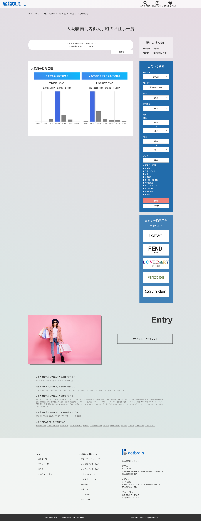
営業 (124, 402)
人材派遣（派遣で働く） (90, 464)
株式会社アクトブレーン (132, 460)
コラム (41, 469)
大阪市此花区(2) (150, 425)
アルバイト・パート (67, 416)
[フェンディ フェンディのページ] (155, 249)
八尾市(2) (131, 425)
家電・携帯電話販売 (53, 402)
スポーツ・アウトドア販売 (125, 400)
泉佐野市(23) (64, 425)
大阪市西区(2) (139, 425)
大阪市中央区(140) (53, 425)
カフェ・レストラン (119, 404)
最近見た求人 (157, 6)
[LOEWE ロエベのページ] (155, 236)
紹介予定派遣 (44, 416)
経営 (45, 404)
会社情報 (84, 484)
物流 (110, 404)
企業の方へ (85, 489)
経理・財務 (39, 404)
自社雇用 (78, 416)
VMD (114, 402)
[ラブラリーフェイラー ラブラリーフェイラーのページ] (156, 263)
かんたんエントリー (46, 474)
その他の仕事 (44, 406)
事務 (49, 404)
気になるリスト (170, 6)
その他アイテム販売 (141, 400)
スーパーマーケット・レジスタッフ (143, 404)
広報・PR (148, 402)
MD (111, 402)
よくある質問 (86, 494)
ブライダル (159, 404)
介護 (37, 406)
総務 (138, 402)
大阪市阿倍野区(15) (76, 425)
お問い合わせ (86, 499)
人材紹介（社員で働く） (90, 469)
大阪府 (72, 14)
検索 (156, 200)
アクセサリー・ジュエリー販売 (68, 400)
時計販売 (113, 400)
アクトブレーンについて (90, 459)
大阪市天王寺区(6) (96, 425)
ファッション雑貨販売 (156, 400)
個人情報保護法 (51, 517)
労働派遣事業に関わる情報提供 (73, 517)
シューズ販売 (105, 400)
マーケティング (157, 402)
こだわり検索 (145, 6)
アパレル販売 (53, 400)
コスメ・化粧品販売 (85, 400)
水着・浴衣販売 (41, 402)
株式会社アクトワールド (131, 497)
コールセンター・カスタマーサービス (96, 404)
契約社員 (57, 416)
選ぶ (156, 97)
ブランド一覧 (43, 464)
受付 (53, 404)
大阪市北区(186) (41, 425)
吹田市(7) (86, 425)
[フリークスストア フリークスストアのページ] (156, 277)
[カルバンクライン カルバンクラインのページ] (156, 291)
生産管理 (119, 402)
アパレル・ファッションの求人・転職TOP (41, 14)
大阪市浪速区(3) (115, 425)
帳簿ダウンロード (90, 479)
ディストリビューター (76, 404)
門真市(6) (106, 425)
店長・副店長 (64, 402)
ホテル (129, 404)
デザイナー (96, 402)
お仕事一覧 (62, 14)
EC (57, 404)
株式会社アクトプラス (130, 495)
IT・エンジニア (63, 404)
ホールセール (131, 402)
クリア (156, 206)
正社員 (51, 416)
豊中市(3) (124, 425)
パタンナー (104, 402)
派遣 (37, 416)
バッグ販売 (96, 400)
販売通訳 (73, 402)
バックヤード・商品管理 (84, 402)
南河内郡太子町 (83, 14)
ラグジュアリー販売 (42, 400)
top (38, 454)
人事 (142, 402)
